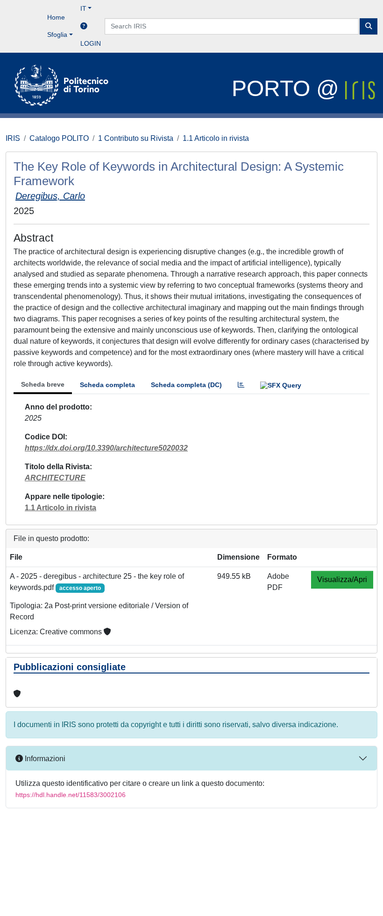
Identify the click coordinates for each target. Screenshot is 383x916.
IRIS (13, 138)
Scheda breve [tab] (42, 384)
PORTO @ (288, 88)
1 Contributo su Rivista (135, 138)
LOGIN (90, 43)
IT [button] (83, 8)
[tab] (241, 385)
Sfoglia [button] (57, 34)
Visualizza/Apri (342, 579)
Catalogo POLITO (59, 138)
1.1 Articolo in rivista (216, 138)
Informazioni (44, 759)
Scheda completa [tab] (107, 385)
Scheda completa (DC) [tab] (186, 385)
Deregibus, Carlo (50, 196)
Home (56, 17)
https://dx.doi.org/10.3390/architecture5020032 (106, 448)
